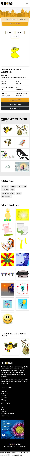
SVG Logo (4, 400)
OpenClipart (19, 95)
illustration (5, 189)
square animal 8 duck (7, 218)
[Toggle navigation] (27, 3)
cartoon (13, 186)
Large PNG (15, 104)
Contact (3, 411)
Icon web (5, 249)
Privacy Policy (22, 446)
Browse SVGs (15, 24)
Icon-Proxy (21, 278)
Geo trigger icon (22, 293)
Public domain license (7, 413)
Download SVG (15, 100)
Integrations (4, 416)
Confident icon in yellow (22, 248)
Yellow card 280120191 (22, 307)
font (19, 186)
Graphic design (6, 197)
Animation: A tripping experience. (7, 261)
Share (9, 32)
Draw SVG (4, 398)
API (5, 446)
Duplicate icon (22, 234)
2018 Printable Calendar (7, 307)
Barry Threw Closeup (22, 262)
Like (15, 37)
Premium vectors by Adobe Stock (14, 120)
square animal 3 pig (7, 233)
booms (5, 278)
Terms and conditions (12, 446)
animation (5, 186)
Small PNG (15, 108)
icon (24, 186)
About (3, 409)
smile (12, 189)
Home (3, 407)
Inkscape (3, 391)
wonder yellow (22, 219)
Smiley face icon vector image (7, 322)
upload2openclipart (8, 193)
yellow (19, 193)
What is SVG (4, 393)
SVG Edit (3, 395)
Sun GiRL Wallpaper (7, 292)
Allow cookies (17, 455)
